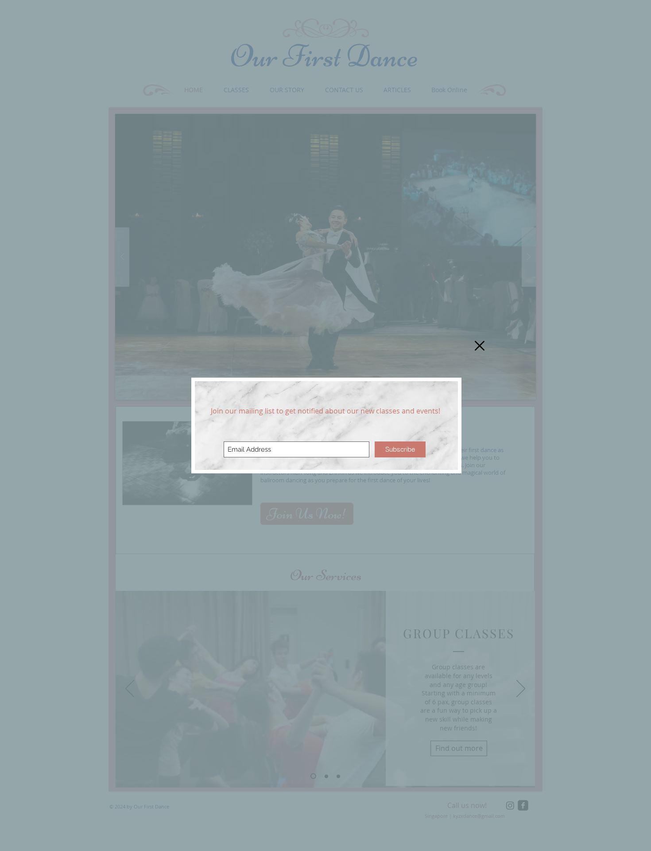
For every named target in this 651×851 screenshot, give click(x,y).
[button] (479, 346)
